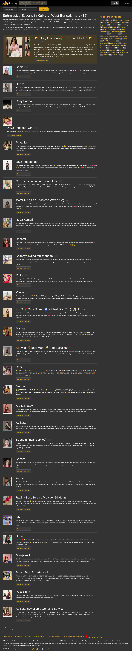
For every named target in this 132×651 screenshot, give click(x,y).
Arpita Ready (24, 405)
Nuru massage (109, 36)
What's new (39, 3)
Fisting (115, 27)
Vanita (20, 292)
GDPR (40, 649)
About (10, 636)
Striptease (104, 50)
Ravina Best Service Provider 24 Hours (41, 497)
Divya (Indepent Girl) (22, 127)
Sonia (21, 67)
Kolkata (21, 422)
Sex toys (122, 45)
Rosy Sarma (24, 101)
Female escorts (9, 9)
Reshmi (21, 239)
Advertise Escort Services (24, 636)
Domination (115, 25)
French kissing (109, 29)
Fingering (107, 27)
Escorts (25, 3)
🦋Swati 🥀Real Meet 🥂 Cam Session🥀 (43, 347)
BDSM (112, 20)
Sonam (20, 458)
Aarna (20, 478)
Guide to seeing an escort (54, 636)
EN (114, 3)
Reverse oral (115, 43)
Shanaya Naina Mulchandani (36, 255)
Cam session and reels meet (38, 181)
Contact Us (46, 649)
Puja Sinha (23, 591)
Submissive (114, 50)
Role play (113, 45)
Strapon (121, 48)
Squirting (113, 48)
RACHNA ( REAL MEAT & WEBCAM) (42, 200)
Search (43, 9)
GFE (118, 29)
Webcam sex (117, 54)
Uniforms (107, 54)
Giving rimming (116, 31)
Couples (124, 22)
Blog (14, 636)
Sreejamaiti (23, 555)
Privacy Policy (33, 649)
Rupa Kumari (24, 219)
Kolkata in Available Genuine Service (40, 608)
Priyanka (21, 142)
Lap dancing (115, 34)
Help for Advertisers (39, 636)
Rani (19, 367)
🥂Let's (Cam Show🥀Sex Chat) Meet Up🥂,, (63, 39)
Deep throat (105, 25)
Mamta (20, 328)
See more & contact (42, 60)
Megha (20, 386)
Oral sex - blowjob (115, 38)
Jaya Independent (27, 161)
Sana (19, 536)
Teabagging (114, 52)
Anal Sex (104, 20)
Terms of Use (23, 649)
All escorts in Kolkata (110, 16)
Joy (18, 516)
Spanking (104, 48)
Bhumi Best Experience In (32, 572)
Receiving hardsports (111, 41)
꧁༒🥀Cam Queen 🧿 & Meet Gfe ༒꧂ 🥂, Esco (50, 309)
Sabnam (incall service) (33, 439)
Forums (5, 636)
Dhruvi (20, 84)
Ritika (21, 275)
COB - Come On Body (111, 22)
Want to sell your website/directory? (73, 636)
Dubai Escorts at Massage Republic (9, 3)
